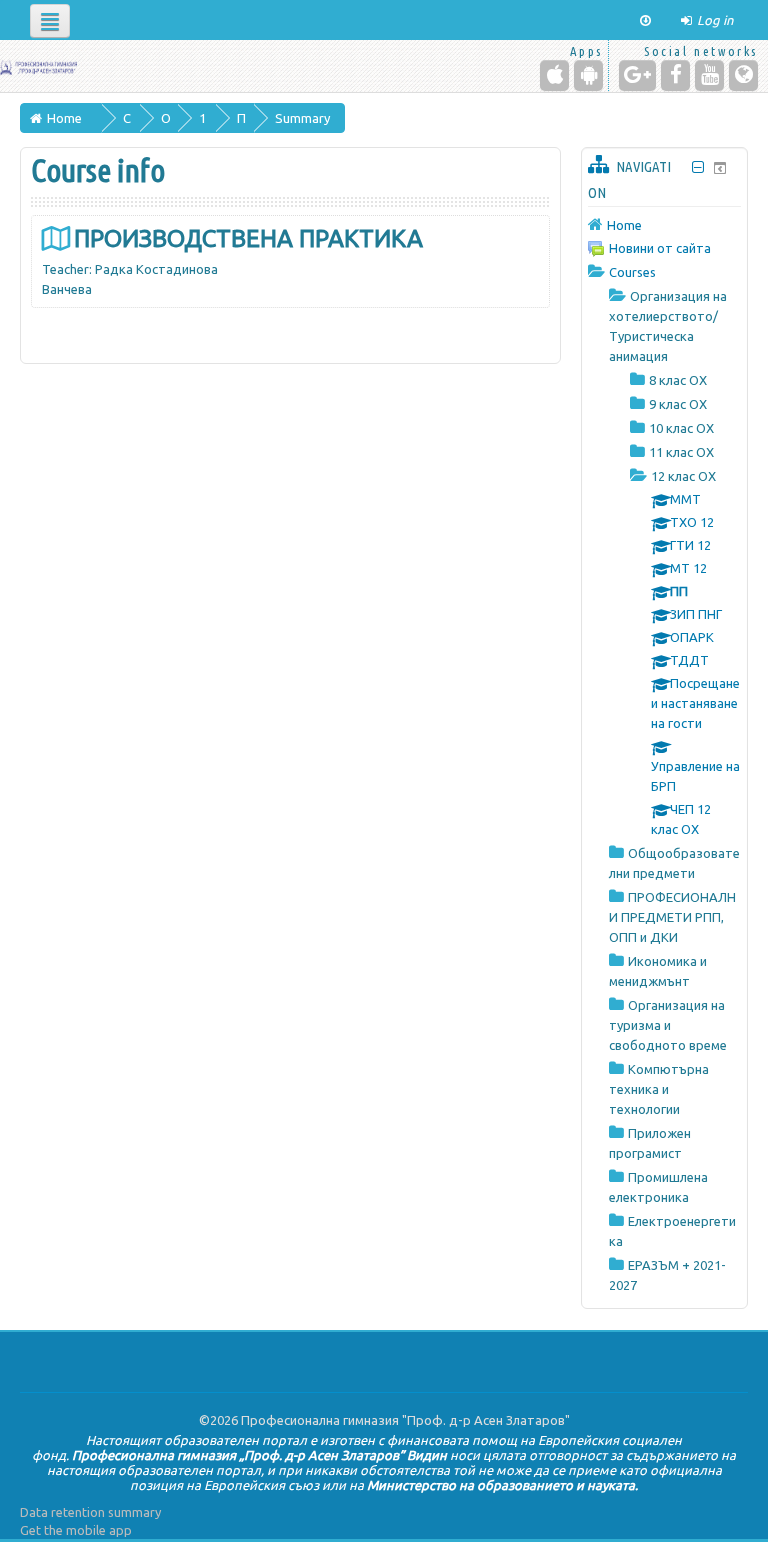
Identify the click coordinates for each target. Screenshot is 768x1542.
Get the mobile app (76, 1530)
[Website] (743, 75)
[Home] (38, 66)
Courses (632, 272)
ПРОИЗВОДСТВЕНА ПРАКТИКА (248, 238)
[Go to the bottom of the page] (645, 20)
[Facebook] (675, 75)
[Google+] (637, 75)
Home (624, 225)
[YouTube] (709, 75)
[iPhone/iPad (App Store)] (554, 75)
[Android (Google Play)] (588, 75)
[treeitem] (664, 224)
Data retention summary (90, 1512)
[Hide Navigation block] (698, 167)
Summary (302, 118)
